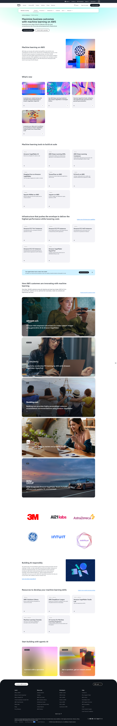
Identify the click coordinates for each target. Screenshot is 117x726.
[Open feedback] (116, 363)
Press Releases (18, 709)
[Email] (101, 719)
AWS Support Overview (87, 702)
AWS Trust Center (41, 697)
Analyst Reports (40, 706)
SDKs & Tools (62, 695)
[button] (31, 5)
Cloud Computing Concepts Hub (21, 699)
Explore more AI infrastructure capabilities (86, 219)
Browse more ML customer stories (87, 292)
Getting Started (40, 692)
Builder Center (62, 692)
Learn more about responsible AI (29, 578)
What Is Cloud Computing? (20, 695)
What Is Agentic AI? (19, 697)
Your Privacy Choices (29, 721)
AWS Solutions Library (42, 699)
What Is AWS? (18, 692)
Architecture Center (41, 702)
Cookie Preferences (41, 721)
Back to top (57, 713)
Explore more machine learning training (86, 590)
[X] (88, 719)
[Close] (92, 272)
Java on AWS (62, 702)
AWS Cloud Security (19, 702)
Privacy (16, 721)
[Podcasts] (99, 719)
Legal (83, 706)
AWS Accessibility (85, 704)
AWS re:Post (84, 697)
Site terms (21, 721)
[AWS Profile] (99, 1)
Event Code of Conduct (87, 709)
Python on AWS (62, 699)
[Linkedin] (92, 719)
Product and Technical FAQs (43, 704)
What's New (17, 704)
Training (39, 695)
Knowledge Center (86, 699)
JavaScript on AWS (63, 706)
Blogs (16, 706)
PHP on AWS (62, 704)
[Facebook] (90, 719)
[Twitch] (96, 719)
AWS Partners (40, 709)
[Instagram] (94, 719)
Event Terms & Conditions (87, 711)
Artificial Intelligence (26, 15)
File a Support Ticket (86, 695)
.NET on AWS (62, 697)
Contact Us (84, 692)
